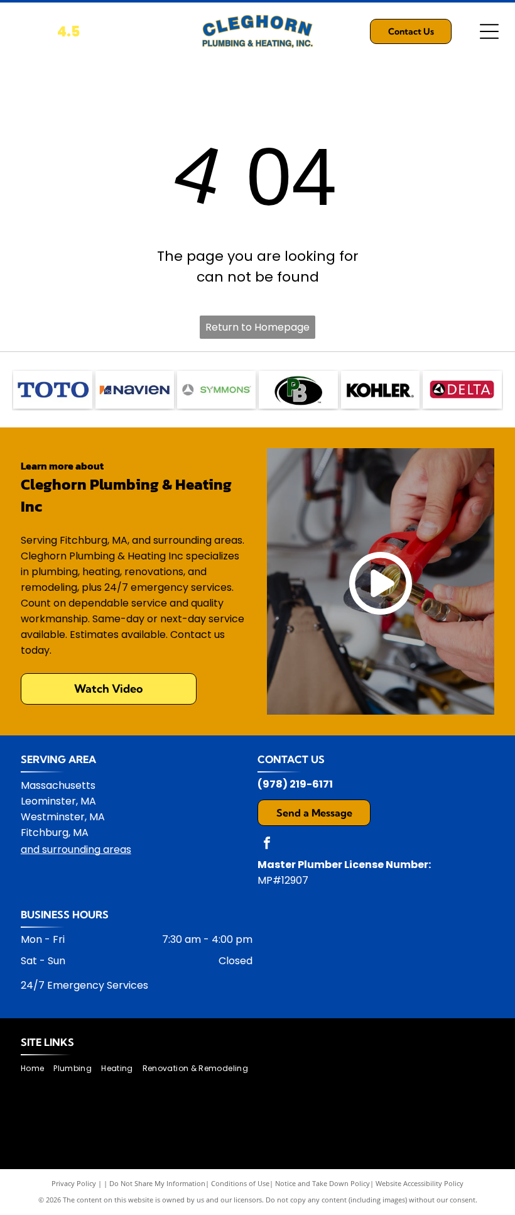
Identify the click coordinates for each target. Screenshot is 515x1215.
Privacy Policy (74, 1183)
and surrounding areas (76, 849)
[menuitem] (37, 1068)
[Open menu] (489, 31)
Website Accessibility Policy (420, 1183)
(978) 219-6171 (295, 784)
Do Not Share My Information (157, 1183)
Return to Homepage (257, 327)
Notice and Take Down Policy (322, 1183)
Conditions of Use (240, 1183)
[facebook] (267, 844)
